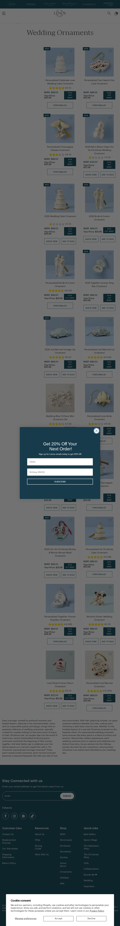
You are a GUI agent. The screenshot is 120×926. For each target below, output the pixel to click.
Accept (58, 918)
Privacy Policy (97, 911)
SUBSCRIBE (60, 481)
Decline (91, 918)
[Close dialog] (96, 430)
